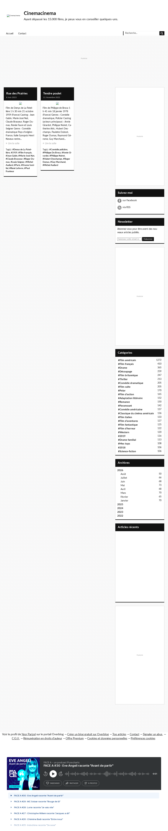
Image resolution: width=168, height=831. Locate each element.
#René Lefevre (16, 168)
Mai (123, 485)
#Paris (17, 165)
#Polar (122, 390)
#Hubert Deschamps (52, 159)
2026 (120, 470)
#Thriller (123, 379)
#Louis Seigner (17, 162)
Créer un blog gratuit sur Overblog (88, 734)
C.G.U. (16, 738)
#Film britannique (128, 375)
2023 (120, 512)
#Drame (122, 368)
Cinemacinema (40, 13)
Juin (123, 481)
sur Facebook (130, 200)
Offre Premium (75, 738)
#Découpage (125, 371)
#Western (123, 432)
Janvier (124, 500)
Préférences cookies (143, 738)
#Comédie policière (58, 150)
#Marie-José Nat (26, 156)
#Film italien (125, 417)
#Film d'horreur (126, 428)
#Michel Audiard (50, 165)
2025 (120, 504)
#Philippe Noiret (57, 156)
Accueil (9, 34)
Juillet (124, 478)
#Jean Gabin (11, 156)
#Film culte (124, 387)
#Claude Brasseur (14, 159)
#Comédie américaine (130, 409)
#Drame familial (127, 440)
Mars (123, 493)
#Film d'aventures (128, 421)
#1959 (14, 153)
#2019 (122, 436)
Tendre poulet (52, 93)
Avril (123, 489)
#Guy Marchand (57, 162)
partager (74, 783)
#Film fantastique (128, 425)
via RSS (126, 207)
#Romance (124, 402)
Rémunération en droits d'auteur (42, 738)
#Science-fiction (127, 451)
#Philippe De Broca (52, 153)
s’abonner (55, 783)
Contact (22, 34)
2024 (120, 508)
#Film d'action (126, 394)
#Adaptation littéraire (130, 398)
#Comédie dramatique (130, 383)
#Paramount (125, 406)
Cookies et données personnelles (107, 738)
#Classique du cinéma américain (136, 413)
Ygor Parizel (28, 734)
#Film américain (127, 360)
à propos (92, 783)
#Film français (25, 153)
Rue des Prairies (17, 93)
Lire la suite (13, 143)
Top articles (119, 734)
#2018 (122, 447)
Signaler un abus (153, 734)
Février (124, 497)
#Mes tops (124, 444)
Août (123, 474)
